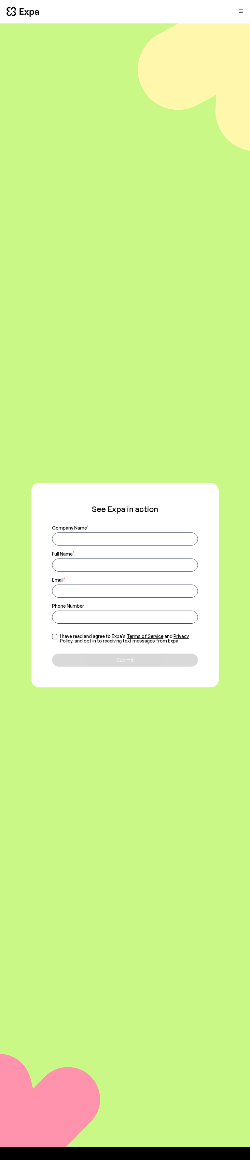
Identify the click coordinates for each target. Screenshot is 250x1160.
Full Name (63, 554)
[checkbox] (54, 636)
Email (58, 580)
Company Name (70, 528)
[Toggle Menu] (240, 11)
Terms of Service (145, 636)
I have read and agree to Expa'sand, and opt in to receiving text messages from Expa (124, 638)
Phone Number (68, 606)
